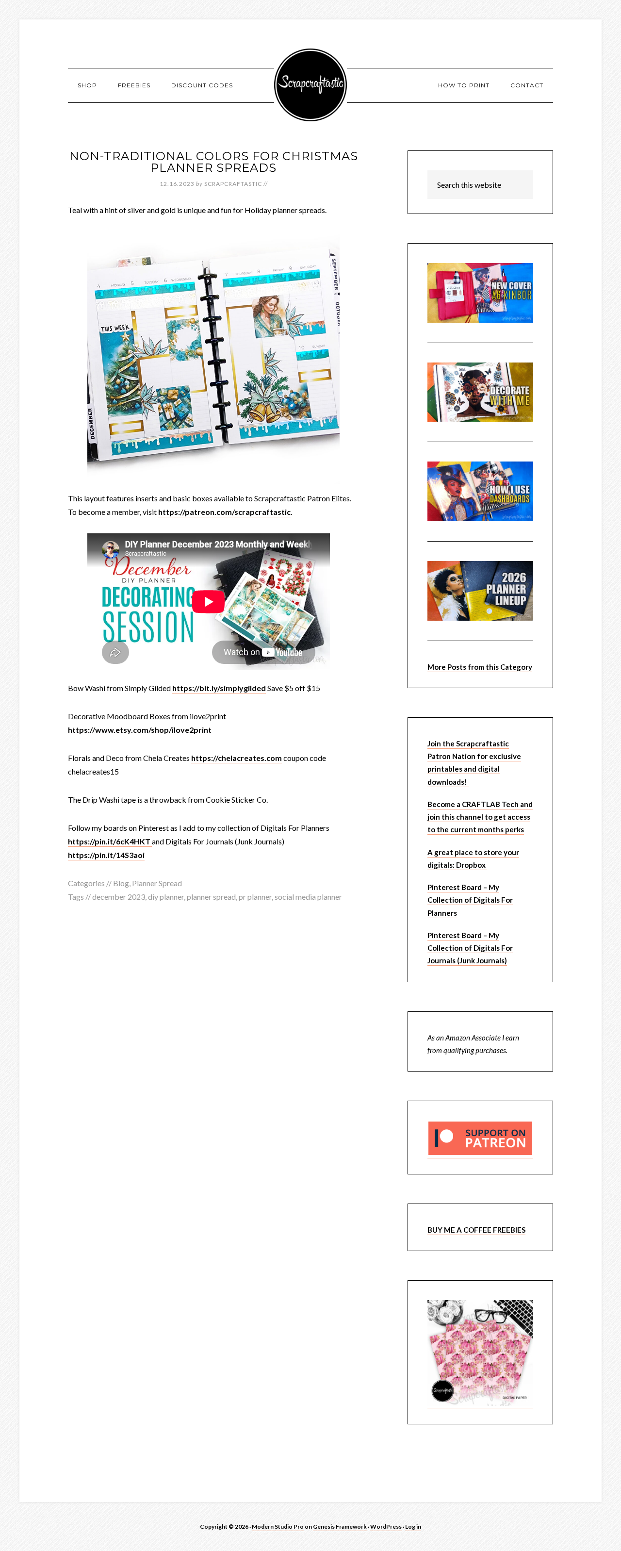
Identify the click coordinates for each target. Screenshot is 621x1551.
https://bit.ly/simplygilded (219, 688)
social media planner (308, 896)
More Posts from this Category (479, 666)
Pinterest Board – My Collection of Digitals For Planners (470, 900)
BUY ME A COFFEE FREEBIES (476, 1229)
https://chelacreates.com (236, 757)
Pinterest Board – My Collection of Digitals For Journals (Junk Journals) (470, 948)
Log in (413, 1526)
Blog (121, 883)
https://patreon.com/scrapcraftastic (224, 511)
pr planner (255, 896)
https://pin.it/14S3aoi (106, 854)
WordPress (386, 1526)
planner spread (211, 896)
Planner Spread (157, 883)
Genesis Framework (340, 1526)
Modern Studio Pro (278, 1526)
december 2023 (118, 896)
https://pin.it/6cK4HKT (110, 841)
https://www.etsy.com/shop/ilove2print (140, 729)
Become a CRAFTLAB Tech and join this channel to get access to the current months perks (480, 817)
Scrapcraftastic (310, 85)
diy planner (166, 896)
